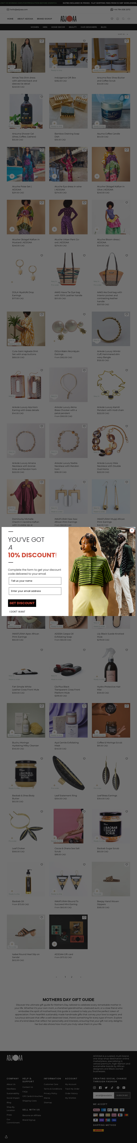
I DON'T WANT (17, 611)
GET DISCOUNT (22, 603)
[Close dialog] (132, 530)
